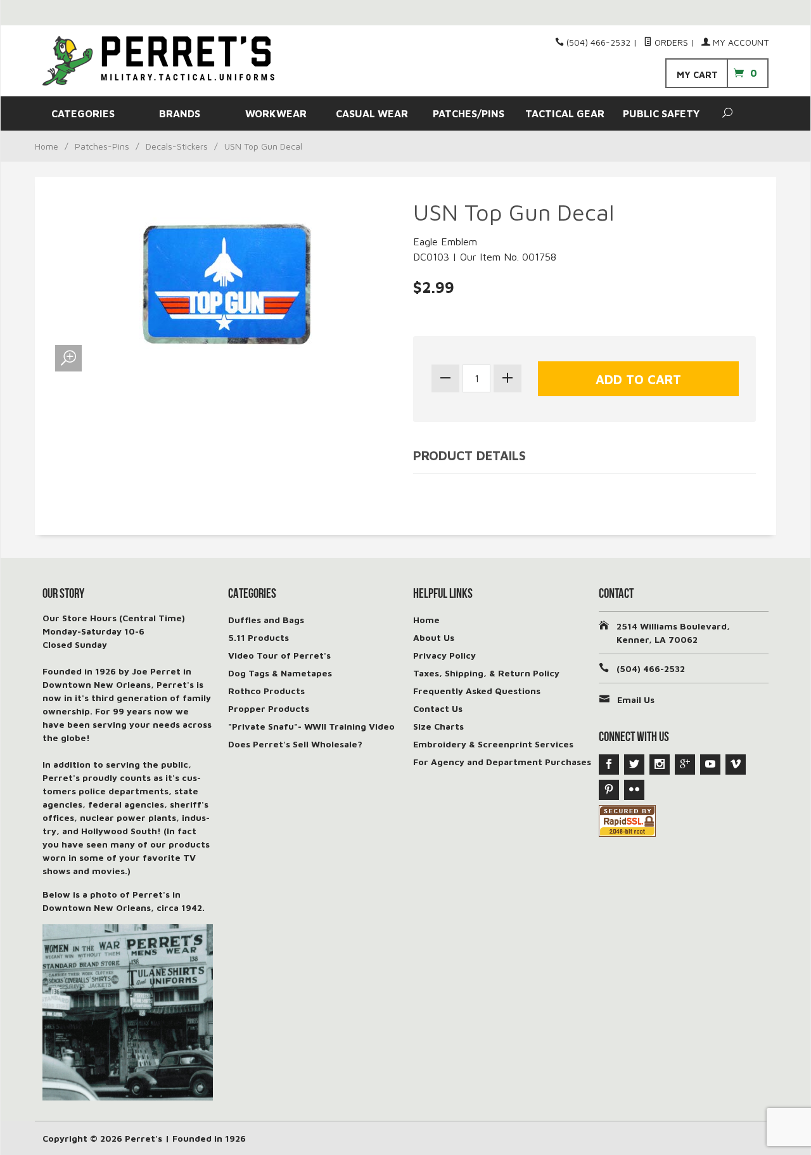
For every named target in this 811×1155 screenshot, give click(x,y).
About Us (433, 637)
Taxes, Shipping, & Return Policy (486, 673)
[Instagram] (659, 764)
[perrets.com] (158, 61)
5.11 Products (258, 637)
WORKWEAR (276, 113)
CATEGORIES (83, 113)
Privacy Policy (444, 655)
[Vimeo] (735, 764)
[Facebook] (609, 764)
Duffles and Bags (266, 619)
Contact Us (438, 708)
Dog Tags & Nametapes (280, 673)
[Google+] (685, 764)
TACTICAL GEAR (564, 113)
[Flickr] (634, 790)
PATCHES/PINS (468, 113)
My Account (739, 42)
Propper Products (268, 708)
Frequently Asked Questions (476, 690)
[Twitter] (634, 764)
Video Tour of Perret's (279, 655)
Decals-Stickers (177, 146)
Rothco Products (266, 690)
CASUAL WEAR (372, 113)
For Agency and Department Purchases (502, 761)
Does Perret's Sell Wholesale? (295, 744)
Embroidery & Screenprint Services (493, 744)
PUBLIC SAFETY (661, 113)
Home (46, 146)
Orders (670, 42)
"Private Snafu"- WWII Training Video (311, 726)
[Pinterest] (609, 790)
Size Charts (438, 726)
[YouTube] (710, 764)
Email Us (636, 699)
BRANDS (179, 113)
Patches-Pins (102, 146)
